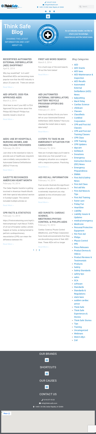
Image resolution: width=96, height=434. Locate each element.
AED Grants (79, 68)
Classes (78, 111)
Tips (76, 323)
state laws (79, 297)
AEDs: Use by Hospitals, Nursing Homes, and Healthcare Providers (17, 141)
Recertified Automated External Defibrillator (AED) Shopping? (18, 62)
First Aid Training (82, 197)
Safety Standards (82, 270)
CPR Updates (80, 144)
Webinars (78, 333)
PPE (76, 244)
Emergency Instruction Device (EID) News (82, 161)
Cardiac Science (81, 104)
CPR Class (79, 137)
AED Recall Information (53, 177)
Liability (77, 211)
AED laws (78, 71)
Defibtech (78, 151)
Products (78, 264)
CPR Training (80, 141)
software (78, 284)
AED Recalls (79, 81)
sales (76, 277)
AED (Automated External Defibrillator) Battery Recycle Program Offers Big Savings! (53, 100)
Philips (77, 237)
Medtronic (79, 224)
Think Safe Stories (82, 320)
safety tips (79, 274)
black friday (79, 101)
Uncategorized (81, 330)
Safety (77, 267)
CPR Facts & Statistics (17, 212)
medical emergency (83, 220)
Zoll (76, 340)
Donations (79, 154)
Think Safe (79, 307)
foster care (79, 201)
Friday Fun (79, 204)
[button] (48, 16)
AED (76, 64)
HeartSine (79, 207)
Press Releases (81, 247)
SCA (76, 280)
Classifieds (79, 114)
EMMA (77, 174)
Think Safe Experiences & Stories (80, 313)
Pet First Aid (80, 234)
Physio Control (81, 240)
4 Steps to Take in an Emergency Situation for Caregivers (54, 141)
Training (78, 327)
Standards (79, 287)
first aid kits (79, 187)
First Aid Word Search (52, 59)
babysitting (79, 98)
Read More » (8, 87)
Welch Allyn (79, 337)
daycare (78, 147)
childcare (78, 108)
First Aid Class (81, 184)
